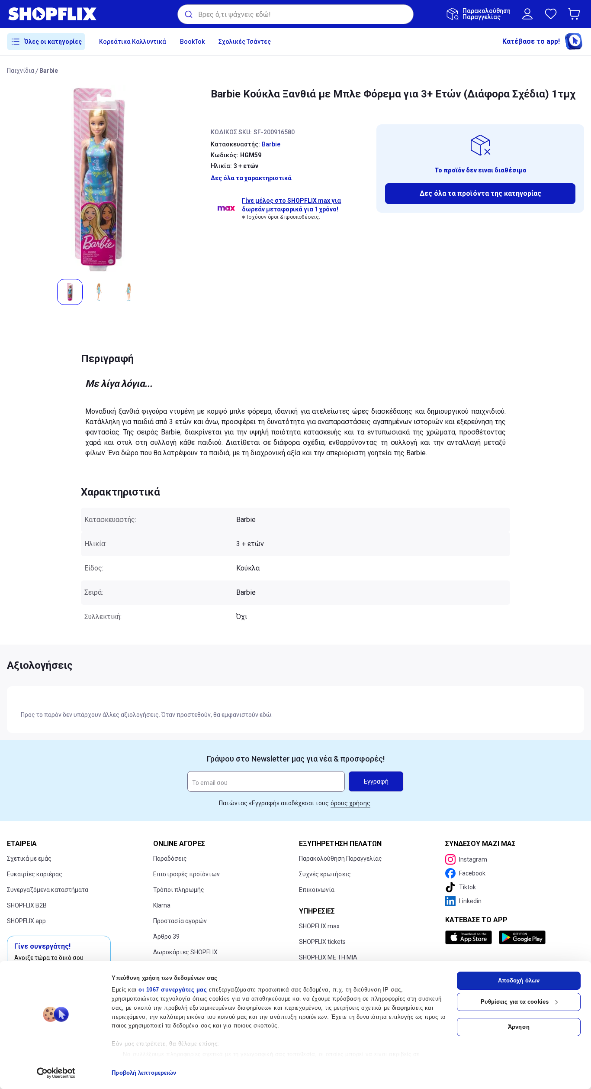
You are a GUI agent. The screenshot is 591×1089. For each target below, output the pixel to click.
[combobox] (295, 14)
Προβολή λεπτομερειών (144, 1073)
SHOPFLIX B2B (27, 905)
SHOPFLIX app (26, 920)
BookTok (192, 41)
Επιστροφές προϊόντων (186, 874)
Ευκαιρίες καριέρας (34, 874)
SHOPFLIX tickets (322, 941)
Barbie (48, 70)
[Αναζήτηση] (188, 14)
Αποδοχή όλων (519, 980)
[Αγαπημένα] (550, 13)
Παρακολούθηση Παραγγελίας (340, 858)
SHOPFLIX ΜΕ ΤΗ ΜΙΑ (328, 957)
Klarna (161, 905)
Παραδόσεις (170, 858)
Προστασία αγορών (180, 920)
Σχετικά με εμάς (29, 858)
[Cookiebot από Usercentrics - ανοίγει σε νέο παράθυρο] (56, 1073)
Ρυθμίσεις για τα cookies (515, 1001)
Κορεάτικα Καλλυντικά (132, 41)
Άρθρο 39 (166, 936)
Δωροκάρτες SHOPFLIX (185, 952)
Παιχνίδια (20, 70)
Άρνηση (519, 1027)
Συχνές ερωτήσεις (325, 874)
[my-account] (527, 13)
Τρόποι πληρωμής (178, 889)
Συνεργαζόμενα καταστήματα (47, 889)
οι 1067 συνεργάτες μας (172, 989)
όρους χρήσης (350, 803)
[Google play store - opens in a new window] (522, 937)
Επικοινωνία (316, 889)
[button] (576, 13)
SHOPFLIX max (319, 926)
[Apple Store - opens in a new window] (470, 937)
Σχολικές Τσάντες (244, 41)
